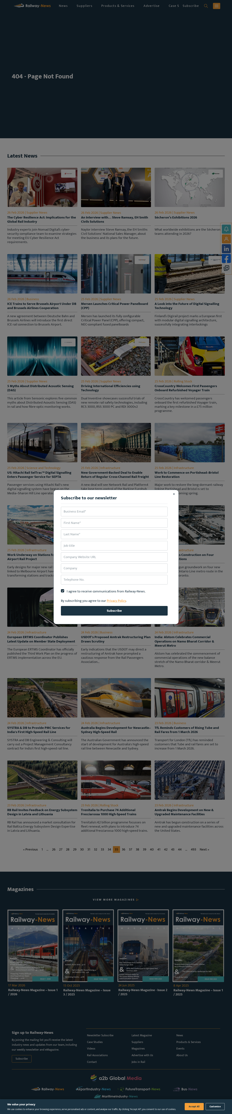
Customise (215, 1107)
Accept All (194, 1107)
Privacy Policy (116, 601)
